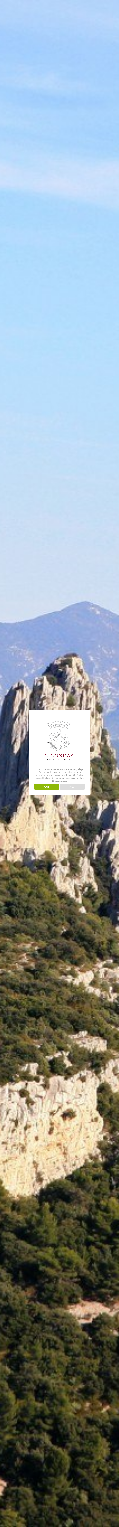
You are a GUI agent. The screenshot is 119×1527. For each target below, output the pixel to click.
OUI (46, 787)
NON (72, 787)
